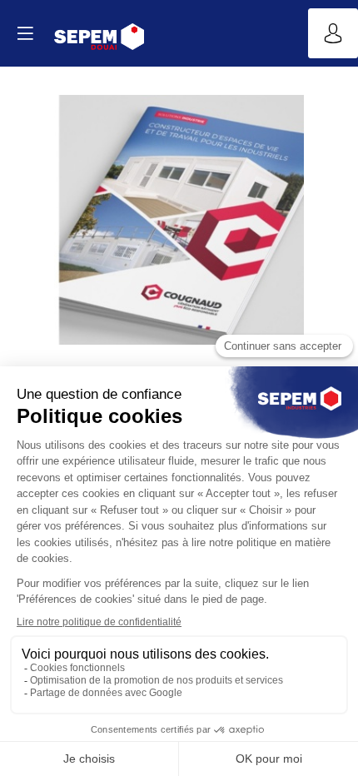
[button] (25, 33)
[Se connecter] (333, 33)
